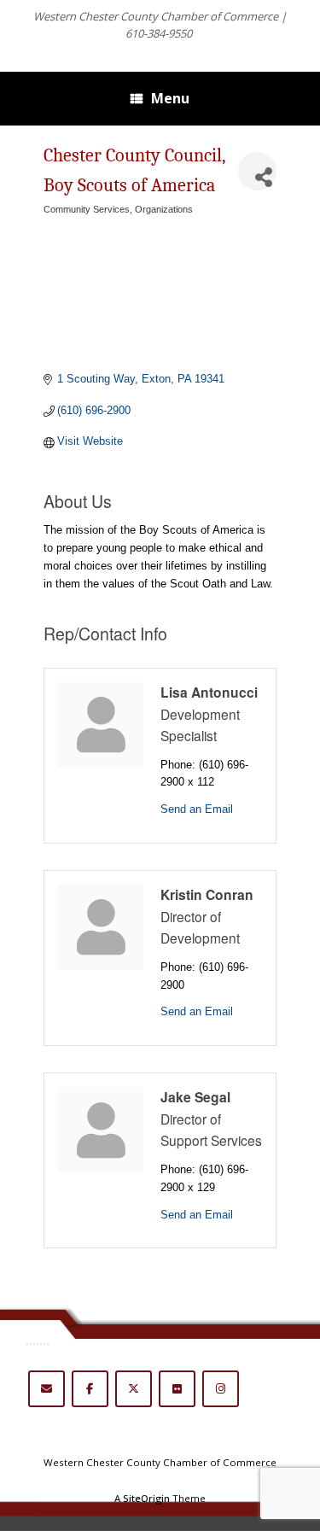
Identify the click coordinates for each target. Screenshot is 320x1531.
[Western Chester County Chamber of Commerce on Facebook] (90, 1388)
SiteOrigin (146, 1498)
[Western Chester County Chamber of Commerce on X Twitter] (133, 1388)
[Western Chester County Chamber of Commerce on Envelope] (46, 1388)
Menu (170, 98)
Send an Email (196, 809)
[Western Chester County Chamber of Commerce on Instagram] (220, 1388)
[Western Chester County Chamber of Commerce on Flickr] (177, 1388)
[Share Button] (257, 171)
